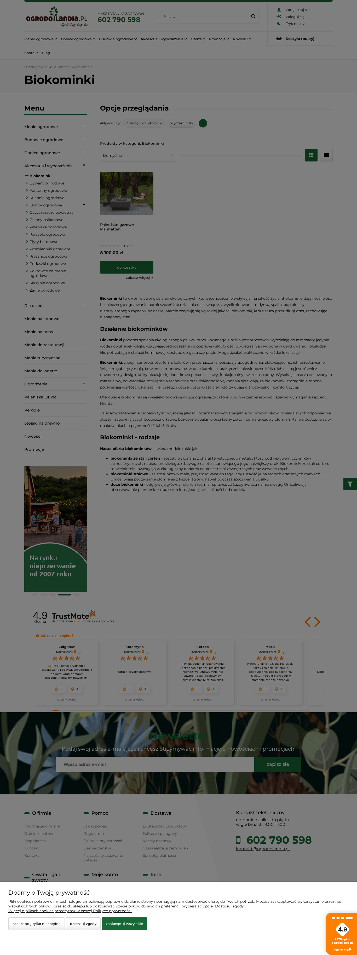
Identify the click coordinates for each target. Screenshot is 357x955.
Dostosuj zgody (83, 924)
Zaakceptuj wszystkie (124, 924)
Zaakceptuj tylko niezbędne (37, 924)
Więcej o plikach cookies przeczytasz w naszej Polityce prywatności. (70, 910)
